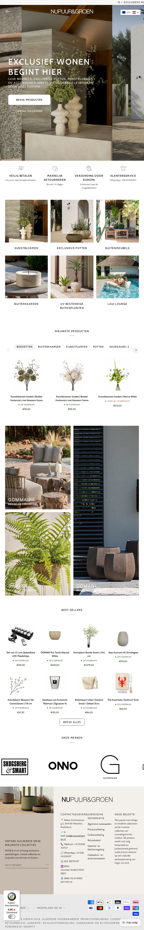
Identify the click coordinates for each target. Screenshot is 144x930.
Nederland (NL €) (49, 904)
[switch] (11, 917)
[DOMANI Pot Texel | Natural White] (55, 631)
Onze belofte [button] (125, 810)
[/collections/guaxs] (92, 763)
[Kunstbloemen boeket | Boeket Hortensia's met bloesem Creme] (72, 371)
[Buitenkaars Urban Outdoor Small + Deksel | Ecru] (89, 679)
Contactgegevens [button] (73, 810)
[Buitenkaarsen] (26, 273)
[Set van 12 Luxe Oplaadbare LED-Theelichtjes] (21, 631)
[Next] (136, 346)
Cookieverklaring (96, 831)
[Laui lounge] (117, 273)
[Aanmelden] (45, 860)
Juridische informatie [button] (96, 812)
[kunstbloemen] (26, 217)
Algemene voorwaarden (100, 820)
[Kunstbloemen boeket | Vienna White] (117, 371)
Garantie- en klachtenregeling (51, 919)
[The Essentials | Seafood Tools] (123, 679)
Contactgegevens (29, 107)
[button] (130, 12)
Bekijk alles (72, 718)
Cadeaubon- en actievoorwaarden (102, 919)
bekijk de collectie (22, 500)
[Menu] (18, 892)
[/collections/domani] (43, 763)
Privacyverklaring (96, 825)
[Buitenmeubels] (117, 217)
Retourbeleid (94, 836)
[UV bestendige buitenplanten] (72, 273)
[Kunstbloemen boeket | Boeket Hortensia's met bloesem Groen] (26, 371)
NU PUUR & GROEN (20, 915)
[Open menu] (10, 7)
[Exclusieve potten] (72, 217)
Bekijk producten (29, 96)
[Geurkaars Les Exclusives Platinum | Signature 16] (55, 679)
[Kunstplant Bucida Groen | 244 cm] (89, 631)
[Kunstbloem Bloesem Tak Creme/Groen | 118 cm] (21, 679)
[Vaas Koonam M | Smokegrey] (123, 631)
